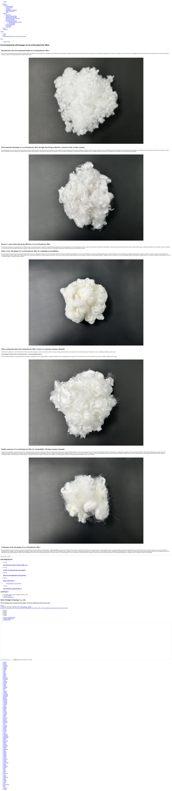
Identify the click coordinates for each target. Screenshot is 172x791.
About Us (5, 5)
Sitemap (29, 606)
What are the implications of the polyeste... (15, 575)
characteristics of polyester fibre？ (12, 588)
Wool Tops (8, 27)
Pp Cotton (3, 608)
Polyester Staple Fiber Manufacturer (23, 608)
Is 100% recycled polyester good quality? (14, 570)
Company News (6, 41)
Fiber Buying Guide (10, 11)
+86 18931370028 (11, 617)
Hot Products (24, 606)
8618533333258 (6, 619)
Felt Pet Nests (9, 25)
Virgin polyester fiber (10, 24)
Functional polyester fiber (11, 20)
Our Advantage (9, 7)
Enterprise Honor (9, 6)
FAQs (7, 12)
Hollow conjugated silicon (11, 16)
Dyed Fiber (8, 14)
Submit (2, 605)
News (4, 28)
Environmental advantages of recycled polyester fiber (14, 36)
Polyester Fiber (34, 608)
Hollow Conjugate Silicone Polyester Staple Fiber (48, 608)
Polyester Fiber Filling (10, 608)
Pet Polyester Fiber (63, 608)
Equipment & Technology (11, 10)
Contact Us (5, 29)
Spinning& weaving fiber (11, 17)
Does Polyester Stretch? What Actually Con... (15, 565)
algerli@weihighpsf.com (8, 597)
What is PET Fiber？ (9, 580)
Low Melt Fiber (12, 23)
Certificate (8, 8)
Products (5, 13)
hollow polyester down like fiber (13, 18)
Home (4, 4)
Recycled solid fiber (10, 19)
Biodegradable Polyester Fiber (15, 22)
